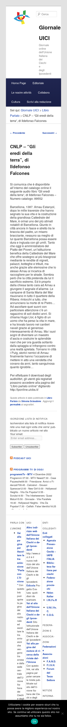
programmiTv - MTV (21, 474)
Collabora (44, 92)
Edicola (30, 585)
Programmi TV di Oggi (29, 469)
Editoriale (38, 83)
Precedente (17, 133)
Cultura (15, 102)
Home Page (18, 83)
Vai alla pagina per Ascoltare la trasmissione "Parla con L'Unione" (20, 559)
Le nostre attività (21, 92)
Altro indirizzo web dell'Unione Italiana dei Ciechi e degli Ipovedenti (33, 539)
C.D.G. (50, 615)
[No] (62, 713)
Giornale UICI (30, 110)
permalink (15, 404)
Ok (34, 721)
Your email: (16, 434)
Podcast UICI (22, 458)
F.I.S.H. (51, 665)
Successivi (49, 133)
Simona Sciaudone (31, 401)
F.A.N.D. (51, 661)
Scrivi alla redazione (39, 102)
